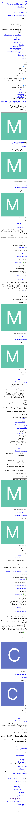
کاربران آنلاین (17, 42)
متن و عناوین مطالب (17, 85)
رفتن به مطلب (23, 1)
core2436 (24, 677)
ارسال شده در (21, 184)
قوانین (19, 40)
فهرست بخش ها (20, 37)
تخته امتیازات (21, 55)
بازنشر (19, 224)
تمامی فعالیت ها (17, 46)
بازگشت (19, 784)
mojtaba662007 (22, 256)
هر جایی (20, 67)
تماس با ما (21, 769)
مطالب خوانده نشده (16, 49)
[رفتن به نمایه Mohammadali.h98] (14, 139)
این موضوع (19, 71)
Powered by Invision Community (19, 773)
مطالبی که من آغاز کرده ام (14, 51)
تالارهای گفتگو (17, 39)
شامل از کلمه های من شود (13, 78)
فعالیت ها (21, 45)
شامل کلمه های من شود (14, 80)
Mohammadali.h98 (19, 142)
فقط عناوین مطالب (17, 87)
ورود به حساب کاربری (21, 746)
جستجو (19, 52)
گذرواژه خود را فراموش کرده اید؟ (12, 35)
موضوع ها (19, 68)
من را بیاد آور (17, 29)
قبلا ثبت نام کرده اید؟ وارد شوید (15, 15)
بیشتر (19, 43)
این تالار (20, 70)
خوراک (22, 752)
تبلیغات (22, 56)
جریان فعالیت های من (15, 48)
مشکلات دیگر (15, 143)
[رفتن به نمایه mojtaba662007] (23, 247)
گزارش (19, 223)
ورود (20, 32)
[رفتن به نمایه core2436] (14, 668)
